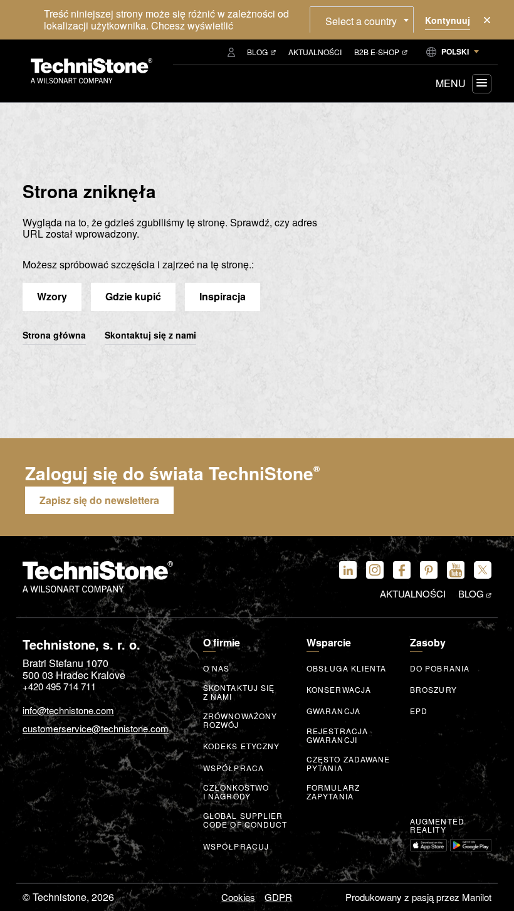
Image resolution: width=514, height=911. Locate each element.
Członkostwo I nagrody (236, 792)
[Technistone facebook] (402, 570)
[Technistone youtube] (455, 570)
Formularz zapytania (333, 792)
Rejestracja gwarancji (337, 735)
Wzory (52, 296)
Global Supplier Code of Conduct (245, 820)
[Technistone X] (482, 570)
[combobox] (361, 19)
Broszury (433, 689)
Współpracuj (236, 846)
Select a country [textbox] (361, 21)
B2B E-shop (376, 51)
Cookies (238, 897)
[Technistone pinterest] (429, 570)
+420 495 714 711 (59, 686)
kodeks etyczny (241, 746)
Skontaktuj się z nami (150, 335)
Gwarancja (333, 711)
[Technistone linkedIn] (348, 570)
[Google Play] (470, 845)
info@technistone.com (68, 711)
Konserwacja (339, 689)
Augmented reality (437, 826)
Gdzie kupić (133, 296)
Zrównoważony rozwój (240, 720)
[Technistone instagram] (375, 570)
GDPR (278, 897)
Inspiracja (222, 296)
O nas (216, 668)
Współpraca (233, 768)
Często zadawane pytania (349, 763)
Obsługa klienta (347, 668)
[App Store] (428, 845)
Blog (257, 51)
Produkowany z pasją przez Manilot (418, 897)
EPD (418, 711)
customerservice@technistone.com (96, 729)
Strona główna (54, 335)
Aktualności (315, 51)
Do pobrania (439, 668)
